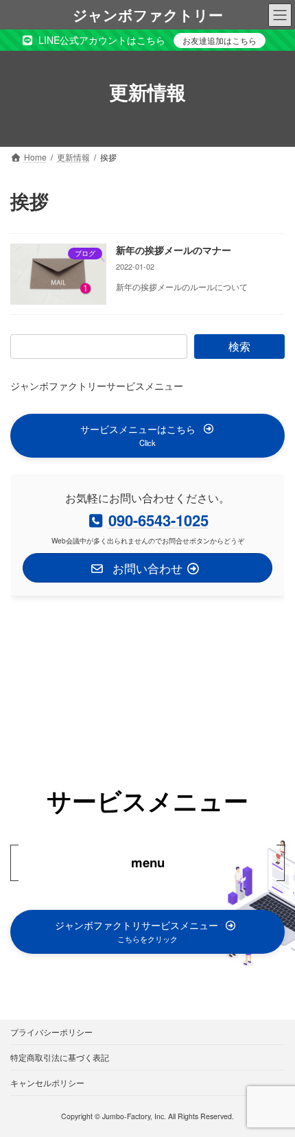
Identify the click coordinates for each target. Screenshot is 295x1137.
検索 (239, 346)
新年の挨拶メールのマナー (173, 250)
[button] (147, 435)
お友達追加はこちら (219, 40)
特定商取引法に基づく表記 (59, 1057)
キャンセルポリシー (47, 1082)
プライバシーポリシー (51, 1032)
